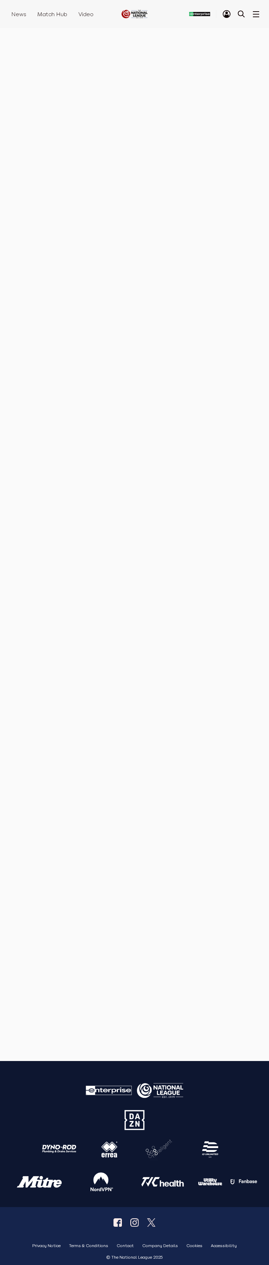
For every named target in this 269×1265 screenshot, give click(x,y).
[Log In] (226, 14)
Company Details (160, 1246)
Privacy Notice (46, 1246)
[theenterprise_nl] (134, 1222)
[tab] (226, 14)
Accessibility (224, 1246)
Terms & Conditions (88, 1246)
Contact (125, 1246)
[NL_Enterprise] (151, 1222)
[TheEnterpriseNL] (117, 1222)
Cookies (194, 1246)
